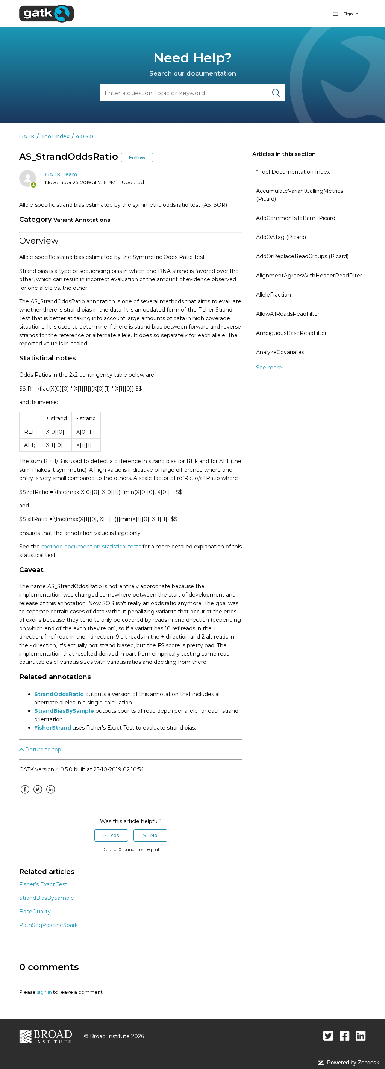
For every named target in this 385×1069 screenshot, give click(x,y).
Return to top (42, 749)
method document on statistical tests (91, 546)
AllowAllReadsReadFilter (288, 313)
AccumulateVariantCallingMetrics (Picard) (299, 195)
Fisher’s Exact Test (43, 884)
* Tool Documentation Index (293, 171)
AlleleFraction (273, 294)
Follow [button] (137, 157)
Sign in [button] (350, 14)
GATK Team (61, 174)
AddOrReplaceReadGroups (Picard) (302, 256)
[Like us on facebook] (345, 1036)
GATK (27, 136)
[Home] (46, 13)
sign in (44, 992)
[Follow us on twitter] (328, 1036)
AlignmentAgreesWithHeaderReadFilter (309, 275)
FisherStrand (52, 727)
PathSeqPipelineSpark (48, 925)
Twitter (37, 795)
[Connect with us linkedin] (361, 1036)
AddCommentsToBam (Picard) (296, 218)
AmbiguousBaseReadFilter (291, 333)
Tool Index (55, 136)
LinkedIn (50, 795)
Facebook (24, 795)
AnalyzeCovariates (280, 352)
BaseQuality (35, 911)
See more (269, 367)
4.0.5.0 (84, 136)
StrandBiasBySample (64, 710)
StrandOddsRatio (59, 694)
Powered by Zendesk (353, 1062)
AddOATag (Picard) (281, 237)
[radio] (111, 835)
